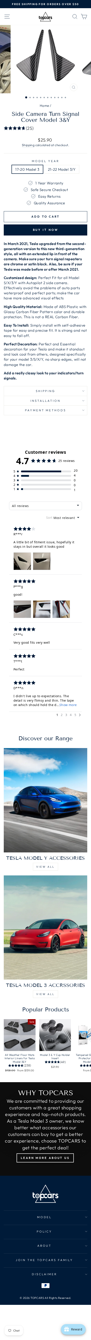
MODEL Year (45, 161)
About (44, 1245)
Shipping (28, 145)
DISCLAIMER (44, 1274)
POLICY (44, 1231)
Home (44, 105)
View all (45, 866)
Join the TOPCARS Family (44, 1260)
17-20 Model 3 (27, 169)
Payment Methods (45, 410)
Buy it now (45, 230)
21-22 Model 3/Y (62, 169)
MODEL (44, 1217)
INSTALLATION (45, 400)
